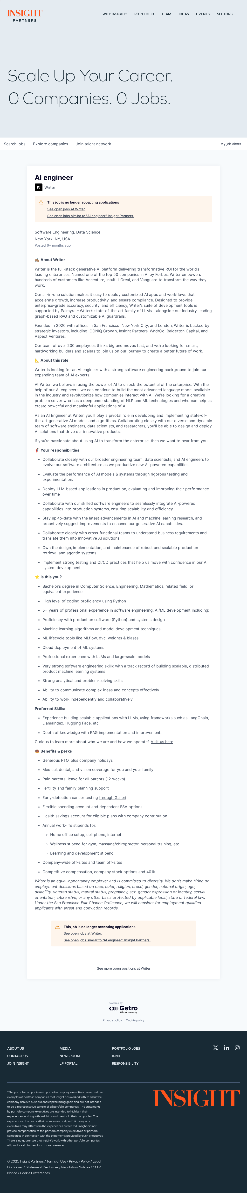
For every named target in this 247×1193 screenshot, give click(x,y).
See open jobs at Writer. (66, 209)
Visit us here (162, 741)
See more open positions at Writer (123, 968)
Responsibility (125, 1063)
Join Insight (18, 1063)
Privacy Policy (79, 1161)
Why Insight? (115, 14)
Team (166, 14)
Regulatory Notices (76, 1167)
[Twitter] (215, 1047)
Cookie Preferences (35, 1173)
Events (203, 14)
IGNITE (117, 1056)
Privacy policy (112, 1020)
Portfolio (144, 14)
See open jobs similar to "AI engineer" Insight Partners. (90, 216)
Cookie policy (135, 1020)
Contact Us (17, 1056)
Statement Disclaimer (42, 1167)
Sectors (225, 14)
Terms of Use (57, 1161)
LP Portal (68, 1063)
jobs (14, 143)
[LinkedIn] (226, 1047)
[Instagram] (237, 1047)
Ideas (184, 14)
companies (50, 143)
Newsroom (70, 1056)
